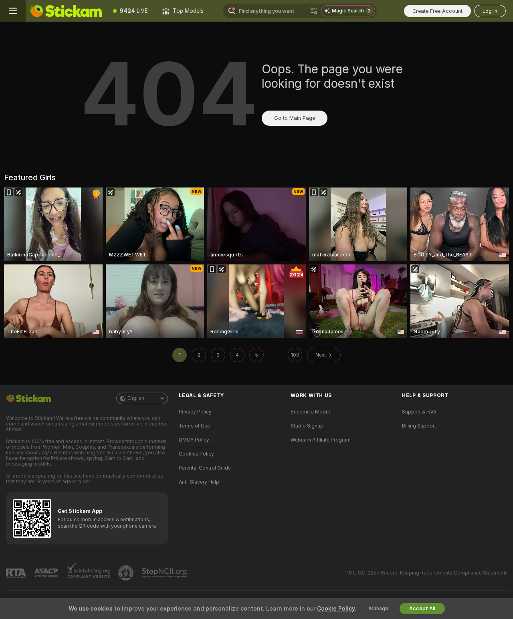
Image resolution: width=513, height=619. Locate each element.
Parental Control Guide (205, 468)
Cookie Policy (336, 608)
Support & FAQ (419, 412)
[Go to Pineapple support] (126, 573)
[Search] (313, 10)
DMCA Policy (194, 440)
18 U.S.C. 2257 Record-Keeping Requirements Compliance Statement (427, 573)
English (135, 398)
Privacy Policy (195, 412)
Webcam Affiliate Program (321, 440)
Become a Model (310, 412)
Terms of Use (194, 426)
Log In (490, 11)
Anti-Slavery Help (199, 482)
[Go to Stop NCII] (165, 573)
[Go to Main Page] (66, 11)
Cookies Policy (196, 454)
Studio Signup (307, 426)
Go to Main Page (294, 118)
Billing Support (419, 426)
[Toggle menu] (13, 11)
